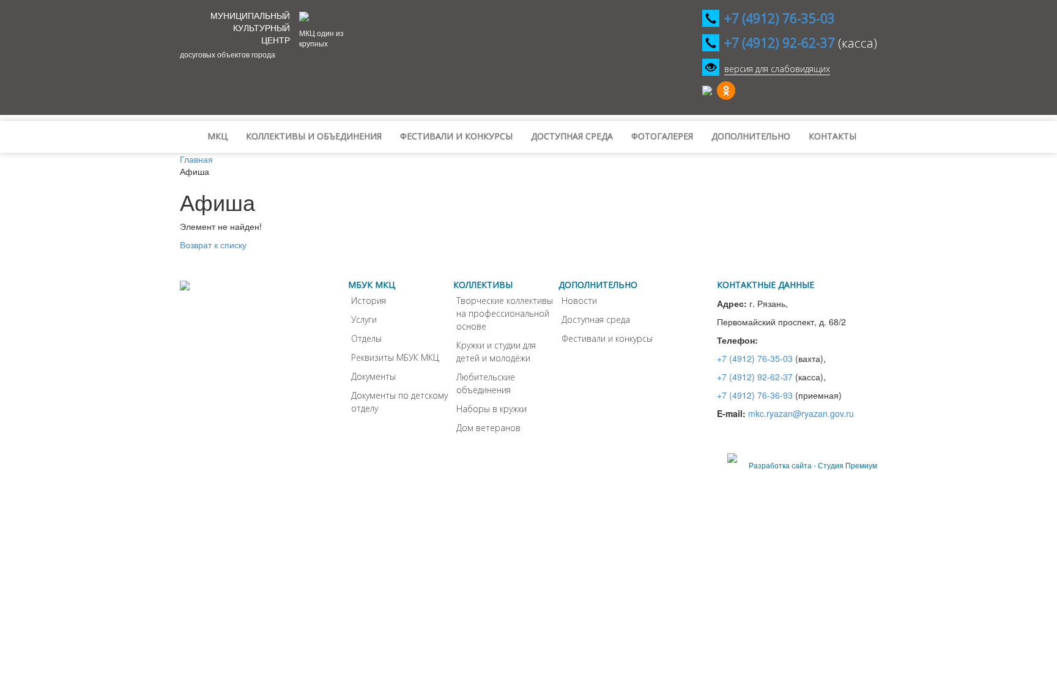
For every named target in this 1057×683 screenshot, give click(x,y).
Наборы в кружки (491, 409)
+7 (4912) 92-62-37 (755, 377)
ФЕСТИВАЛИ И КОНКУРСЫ (456, 136)
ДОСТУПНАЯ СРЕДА (572, 136)
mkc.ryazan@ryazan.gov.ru (801, 413)
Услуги (364, 319)
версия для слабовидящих (777, 69)
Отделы (366, 338)
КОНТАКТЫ (832, 136)
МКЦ (217, 136)
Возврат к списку (213, 244)
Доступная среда (596, 319)
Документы (373, 376)
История (368, 300)
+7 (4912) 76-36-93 (755, 395)
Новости (579, 300)
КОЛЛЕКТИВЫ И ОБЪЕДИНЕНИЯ (314, 136)
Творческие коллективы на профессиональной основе (504, 313)
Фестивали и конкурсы (607, 338)
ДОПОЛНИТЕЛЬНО (750, 136)
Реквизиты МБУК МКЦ (395, 357)
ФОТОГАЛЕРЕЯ (662, 136)
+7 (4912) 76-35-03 (755, 358)
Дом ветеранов (488, 428)
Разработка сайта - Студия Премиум (813, 465)
